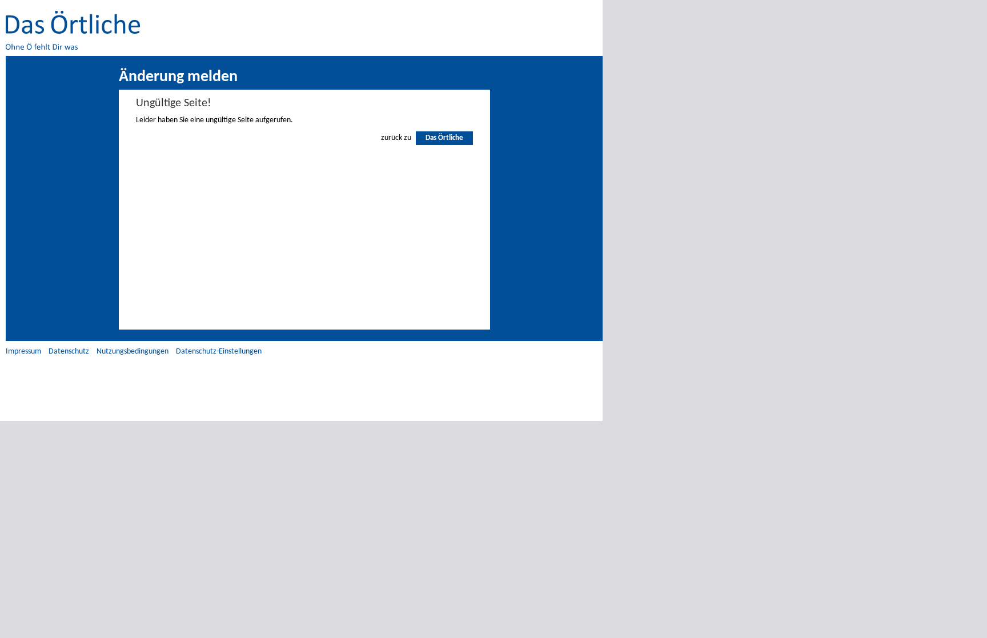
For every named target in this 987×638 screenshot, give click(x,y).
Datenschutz (69, 351)
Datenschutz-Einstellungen (219, 351)
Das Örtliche (444, 138)
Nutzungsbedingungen (132, 351)
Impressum (23, 351)
